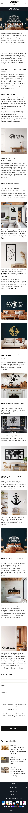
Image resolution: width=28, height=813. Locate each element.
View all (22, 741)
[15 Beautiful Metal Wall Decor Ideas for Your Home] (5, 760)
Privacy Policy (11, 715)
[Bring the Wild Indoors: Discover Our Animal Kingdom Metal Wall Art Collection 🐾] (5, 747)
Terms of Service (21, 715)
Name (3, 678)
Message (4, 692)
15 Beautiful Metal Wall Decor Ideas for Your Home (18, 761)
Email (3, 685)
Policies (13, 787)
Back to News (15, 728)
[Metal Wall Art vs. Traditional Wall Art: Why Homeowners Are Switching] (5, 770)
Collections (14, 783)
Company (13, 791)
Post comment (14, 709)
